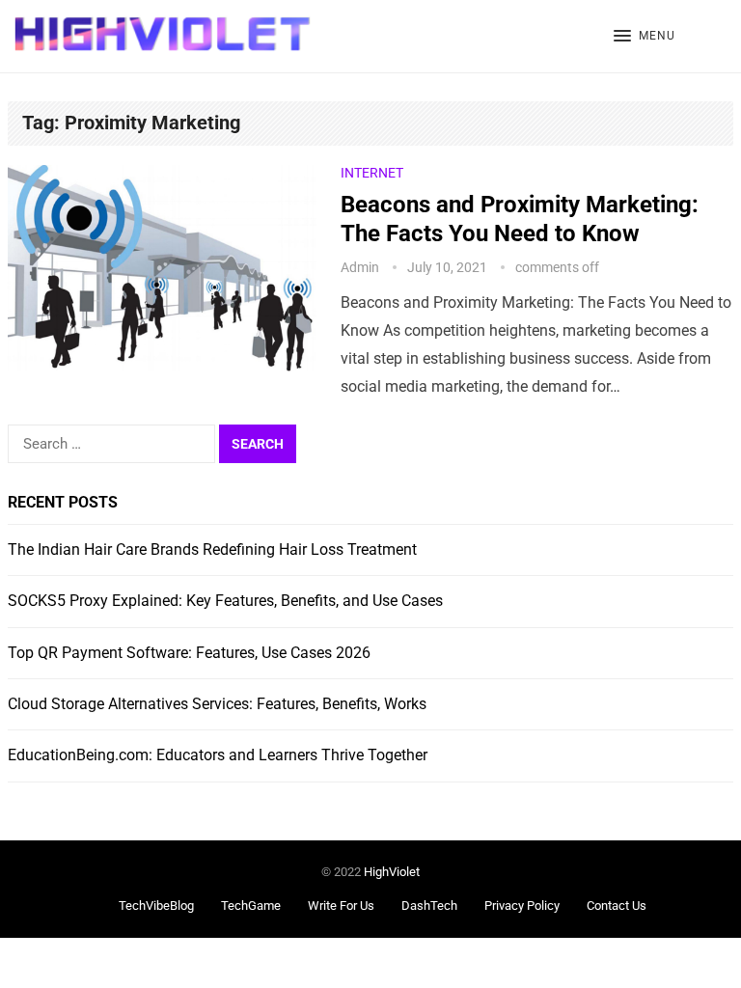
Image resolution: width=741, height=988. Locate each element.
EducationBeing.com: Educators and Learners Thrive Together (217, 755)
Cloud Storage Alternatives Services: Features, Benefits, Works (217, 704)
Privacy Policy (522, 905)
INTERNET (372, 172)
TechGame (251, 905)
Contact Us (616, 905)
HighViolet (392, 871)
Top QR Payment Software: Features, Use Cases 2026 (189, 653)
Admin (360, 267)
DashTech (429, 905)
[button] (644, 36)
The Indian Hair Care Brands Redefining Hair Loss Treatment (212, 549)
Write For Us (341, 905)
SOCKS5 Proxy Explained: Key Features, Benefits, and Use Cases (225, 600)
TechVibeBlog (156, 905)
